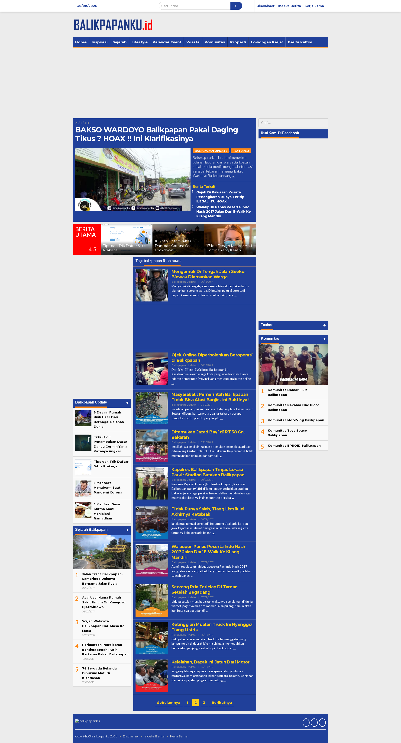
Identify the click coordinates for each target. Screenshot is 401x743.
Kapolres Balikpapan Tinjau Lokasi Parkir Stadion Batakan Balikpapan (207, 472)
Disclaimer (131, 736)
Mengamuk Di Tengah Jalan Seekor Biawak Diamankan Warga (208, 274)
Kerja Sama (179, 736)
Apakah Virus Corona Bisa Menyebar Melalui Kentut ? (244, 245)
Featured (241, 151)
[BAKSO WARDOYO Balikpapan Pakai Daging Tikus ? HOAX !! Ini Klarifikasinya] (233, 176)
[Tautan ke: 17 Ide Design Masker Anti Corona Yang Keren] (194, 239)
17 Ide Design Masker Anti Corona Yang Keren (192, 248)
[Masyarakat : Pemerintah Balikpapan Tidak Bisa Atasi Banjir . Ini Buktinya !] (221, 418)
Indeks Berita (155, 736)
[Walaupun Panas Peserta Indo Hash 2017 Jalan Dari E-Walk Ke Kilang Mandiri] (191, 575)
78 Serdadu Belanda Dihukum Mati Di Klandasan (99, 673)
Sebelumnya (168, 702)
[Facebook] (305, 723)
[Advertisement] (200, 82)
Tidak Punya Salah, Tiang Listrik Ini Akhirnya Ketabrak (208, 511)
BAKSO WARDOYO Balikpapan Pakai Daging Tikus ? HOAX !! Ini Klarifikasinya (156, 134)
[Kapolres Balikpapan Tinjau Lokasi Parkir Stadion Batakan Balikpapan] (233, 498)
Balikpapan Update (211, 151)
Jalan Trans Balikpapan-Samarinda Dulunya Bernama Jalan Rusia (102, 578)
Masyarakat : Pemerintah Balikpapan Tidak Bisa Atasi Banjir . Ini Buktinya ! (210, 397)
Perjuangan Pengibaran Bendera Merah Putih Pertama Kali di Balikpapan (105, 649)
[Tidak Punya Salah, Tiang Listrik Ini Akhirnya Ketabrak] (213, 533)
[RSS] (322, 723)
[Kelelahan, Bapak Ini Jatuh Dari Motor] (224, 680)
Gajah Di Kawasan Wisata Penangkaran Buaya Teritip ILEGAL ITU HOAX (220, 196)
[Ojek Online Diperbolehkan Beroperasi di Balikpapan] (172, 383)
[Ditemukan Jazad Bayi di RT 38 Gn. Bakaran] (220, 456)
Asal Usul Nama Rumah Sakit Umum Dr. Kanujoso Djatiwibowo (104, 602)
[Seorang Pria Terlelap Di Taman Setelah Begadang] (206, 610)
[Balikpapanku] (113, 24)
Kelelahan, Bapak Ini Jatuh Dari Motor (210, 662)
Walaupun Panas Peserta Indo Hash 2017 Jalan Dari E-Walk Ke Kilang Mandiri (223, 211)
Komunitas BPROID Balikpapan (294, 445)
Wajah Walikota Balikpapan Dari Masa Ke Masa (103, 625)
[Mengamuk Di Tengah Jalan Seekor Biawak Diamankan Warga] (235, 295)
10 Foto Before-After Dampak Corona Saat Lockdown (137, 245)
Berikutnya (222, 702)
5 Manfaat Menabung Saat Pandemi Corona (108, 487)
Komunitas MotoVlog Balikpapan (296, 420)
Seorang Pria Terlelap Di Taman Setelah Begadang (204, 589)
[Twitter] (314, 723)
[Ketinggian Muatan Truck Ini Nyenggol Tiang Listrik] (234, 648)
